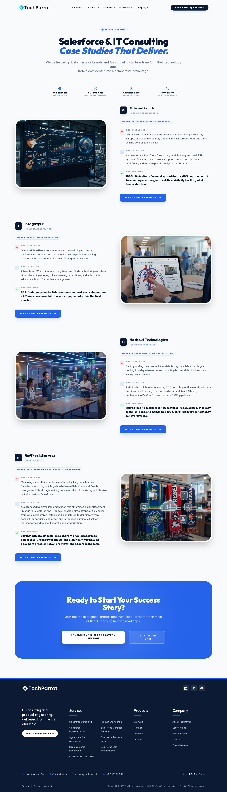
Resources (124, 7)
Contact (48, 786)
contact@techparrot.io (86, 774)
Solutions (108, 7)
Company (141, 7)
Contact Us (178, 739)
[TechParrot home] (40, 688)
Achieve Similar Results (140, 197)
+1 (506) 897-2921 (116, 774)
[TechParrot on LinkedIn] (186, 688)
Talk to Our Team (147, 637)
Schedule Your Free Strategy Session (93, 637)
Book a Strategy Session (38, 733)
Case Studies (179, 727)
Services (76, 7)
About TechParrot (181, 721)
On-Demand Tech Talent (82, 756)
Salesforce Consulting (80, 721)
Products (92, 7)
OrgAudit (138, 721)
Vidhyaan (138, 739)
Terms (37, 786)
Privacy (25, 786)
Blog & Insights (179, 733)
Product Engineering (111, 721)
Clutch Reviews (180, 745)
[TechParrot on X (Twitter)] (194, 688)
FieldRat (138, 727)
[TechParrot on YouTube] (202, 688)
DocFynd (138, 733)
